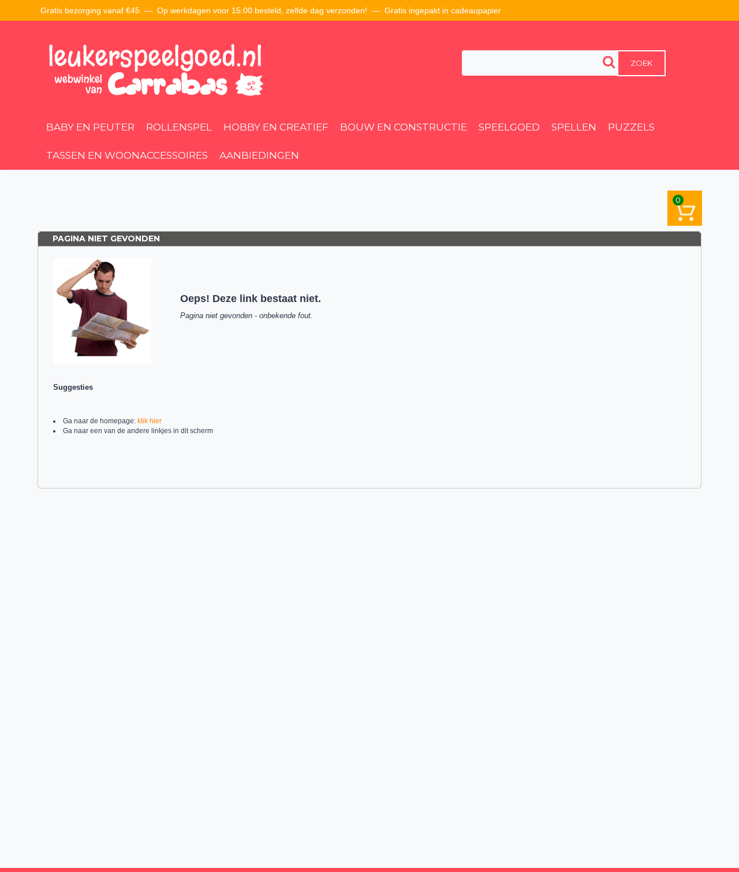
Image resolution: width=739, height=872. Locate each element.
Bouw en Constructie (403, 127)
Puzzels (631, 127)
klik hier (149, 421)
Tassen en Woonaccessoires (127, 155)
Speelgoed (509, 127)
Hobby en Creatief (276, 127)
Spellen (573, 127)
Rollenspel (179, 127)
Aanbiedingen (259, 155)
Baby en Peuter (90, 127)
